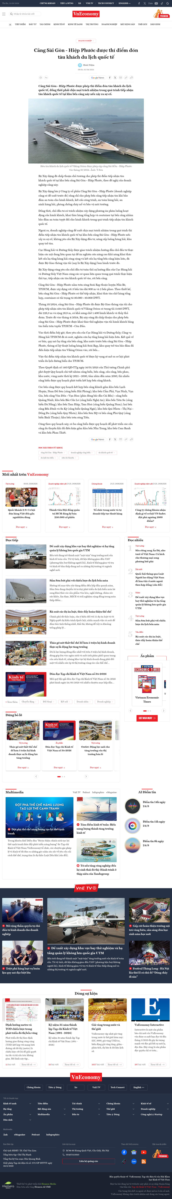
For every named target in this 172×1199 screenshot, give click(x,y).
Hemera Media (48, 1184)
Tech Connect (106, 3)
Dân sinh (155, 24)
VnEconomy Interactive (149, 1025)
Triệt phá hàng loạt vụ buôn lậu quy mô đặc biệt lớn (21, 970)
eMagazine (111, 792)
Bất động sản (127, 24)
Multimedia (15, 792)
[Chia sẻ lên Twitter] (115, 77)
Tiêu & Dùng (66, 3)
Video (137, 593)
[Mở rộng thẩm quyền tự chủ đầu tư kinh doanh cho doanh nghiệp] (22, 910)
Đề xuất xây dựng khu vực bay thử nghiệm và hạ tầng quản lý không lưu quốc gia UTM (82, 548)
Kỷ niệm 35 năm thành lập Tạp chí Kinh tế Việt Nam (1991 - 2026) (63, 1029)
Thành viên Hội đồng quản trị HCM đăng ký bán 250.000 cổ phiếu (64, 514)
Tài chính (45, 24)
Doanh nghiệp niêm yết (58, 484)
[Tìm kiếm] (11, 14)
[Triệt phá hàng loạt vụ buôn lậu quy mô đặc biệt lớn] (22, 953)
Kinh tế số (59, 24)
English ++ (125, 3)
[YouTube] (156, 3)
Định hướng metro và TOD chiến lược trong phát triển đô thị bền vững (21, 1029)
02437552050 (72, 1155)
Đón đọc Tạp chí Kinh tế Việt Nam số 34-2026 (78, 674)
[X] (145, 3)
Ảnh (5, 1135)
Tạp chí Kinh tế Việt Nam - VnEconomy (151, 1187)
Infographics (98, 792)
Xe (79, 3)
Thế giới (142, 24)
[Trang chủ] (10, 24)
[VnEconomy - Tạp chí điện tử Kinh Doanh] (86, 1077)
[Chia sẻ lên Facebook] (110, 77)
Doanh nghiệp (109, 24)
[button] (59, 776)
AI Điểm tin (147, 792)
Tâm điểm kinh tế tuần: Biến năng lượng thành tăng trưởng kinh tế (96, 828)
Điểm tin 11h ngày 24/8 (154, 823)
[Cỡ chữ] (46, 77)
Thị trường (92, 24)
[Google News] (167, 3)
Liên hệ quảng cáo (88, 1161)
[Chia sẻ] (131, 77)
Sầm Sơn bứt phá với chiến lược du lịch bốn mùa (79, 580)
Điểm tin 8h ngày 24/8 (153, 843)
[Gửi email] (120, 77)
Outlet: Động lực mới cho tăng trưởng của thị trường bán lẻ (95, 751)
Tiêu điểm (20, 24)
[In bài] (40, 77)
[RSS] (144, 1161)
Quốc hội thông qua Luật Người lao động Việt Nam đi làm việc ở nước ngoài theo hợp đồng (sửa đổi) (149, 579)
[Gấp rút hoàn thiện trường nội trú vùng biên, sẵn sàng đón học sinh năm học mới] (149, 910)
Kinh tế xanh (75, 24)
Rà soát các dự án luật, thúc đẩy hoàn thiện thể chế (80, 612)
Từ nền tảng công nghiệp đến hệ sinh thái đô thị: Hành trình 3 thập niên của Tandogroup (96, 870)
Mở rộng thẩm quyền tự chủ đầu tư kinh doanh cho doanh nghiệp (21, 930)
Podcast (86, 792)
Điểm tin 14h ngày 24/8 (154, 804)
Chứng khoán (47, 3)
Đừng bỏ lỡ (14, 715)
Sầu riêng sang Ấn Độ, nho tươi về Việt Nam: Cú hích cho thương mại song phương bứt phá (150, 556)
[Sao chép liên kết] (126, 77)
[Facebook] (139, 3)
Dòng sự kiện (86, 994)
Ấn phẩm (59, 743)
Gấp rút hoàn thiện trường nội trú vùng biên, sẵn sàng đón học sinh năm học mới (149, 930)
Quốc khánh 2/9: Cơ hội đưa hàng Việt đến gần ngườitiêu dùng (21, 514)
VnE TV (89, 3)
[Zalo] (150, 3)
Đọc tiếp (12, 540)
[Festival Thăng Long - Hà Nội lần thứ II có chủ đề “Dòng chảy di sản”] (149, 953)
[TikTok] (162, 3)
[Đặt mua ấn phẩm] (162, 13)
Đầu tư (32, 24)
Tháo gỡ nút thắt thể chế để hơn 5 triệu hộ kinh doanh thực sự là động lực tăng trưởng (82, 645)
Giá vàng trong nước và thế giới (106, 1027)
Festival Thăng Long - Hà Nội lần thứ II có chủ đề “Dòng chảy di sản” (149, 972)
